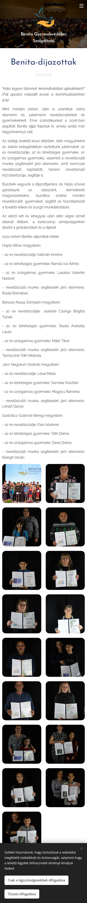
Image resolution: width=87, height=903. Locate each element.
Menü (81, 5)
